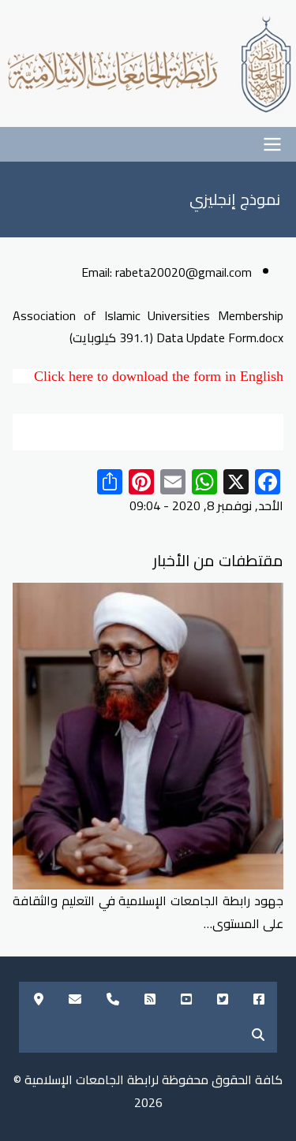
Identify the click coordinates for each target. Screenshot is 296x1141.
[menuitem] (259, 999)
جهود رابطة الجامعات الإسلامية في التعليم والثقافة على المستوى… (148, 912)
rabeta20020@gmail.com (183, 272)
